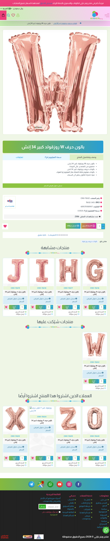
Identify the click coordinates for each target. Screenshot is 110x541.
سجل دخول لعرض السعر (53, 186)
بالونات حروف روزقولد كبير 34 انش (65, 23)
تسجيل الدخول (46, 3)
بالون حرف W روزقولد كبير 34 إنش (94, 367)
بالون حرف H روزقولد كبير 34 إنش (68, 293)
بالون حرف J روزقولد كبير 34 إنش (15, 293)
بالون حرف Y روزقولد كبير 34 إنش (41, 421)
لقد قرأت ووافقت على (50, 513)
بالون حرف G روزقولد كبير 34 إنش (94, 293)
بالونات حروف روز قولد (89, 241)
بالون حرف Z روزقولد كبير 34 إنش (68, 441)
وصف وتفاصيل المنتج (86, 157)
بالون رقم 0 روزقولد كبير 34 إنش (95, 441)
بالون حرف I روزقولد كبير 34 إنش (42, 293)
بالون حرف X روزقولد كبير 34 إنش (15, 441)
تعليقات (19, 157)
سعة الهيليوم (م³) (53, 157)
